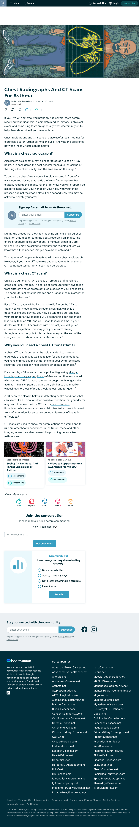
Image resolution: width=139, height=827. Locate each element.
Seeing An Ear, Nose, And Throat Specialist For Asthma (22, 467)
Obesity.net (101, 713)
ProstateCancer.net (105, 736)
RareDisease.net (103, 746)
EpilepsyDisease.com (65, 750)
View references (15, 494)
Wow (56, 502)
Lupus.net (100, 672)
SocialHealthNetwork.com (109, 774)
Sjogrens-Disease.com (107, 760)
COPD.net (58, 736)
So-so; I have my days (55, 575)
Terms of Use (34, 223)
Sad (43, 502)
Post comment (44, 543)
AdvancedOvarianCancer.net (69, 672)
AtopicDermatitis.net (64, 690)
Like (17, 502)
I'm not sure (49, 586)
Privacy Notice (64, 636)
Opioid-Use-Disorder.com (109, 718)
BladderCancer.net (63, 704)
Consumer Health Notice (64, 800)
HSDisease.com (61, 774)
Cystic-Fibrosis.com (64, 741)
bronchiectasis (60, 404)
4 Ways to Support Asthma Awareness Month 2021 (65, 465)
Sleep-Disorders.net (106, 769)
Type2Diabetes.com (106, 787)
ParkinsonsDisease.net (107, 723)
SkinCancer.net (103, 764)
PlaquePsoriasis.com (106, 727)
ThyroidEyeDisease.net (108, 783)
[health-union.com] (19, 661)
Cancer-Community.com (67, 713)
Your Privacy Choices (90, 800)
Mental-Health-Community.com (113, 690)
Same (69, 502)
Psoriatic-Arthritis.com (107, 741)
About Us (11, 800)
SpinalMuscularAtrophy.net (110, 778)
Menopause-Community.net (111, 685)
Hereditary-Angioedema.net (69, 764)
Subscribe (129, 3)
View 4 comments (43, 526)
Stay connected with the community (33, 622)
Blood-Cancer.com (63, 709)
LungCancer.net (103, 667)
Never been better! (53, 570)
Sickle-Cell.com (103, 755)
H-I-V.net (57, 769)
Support (31, 502)
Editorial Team (20, 101)
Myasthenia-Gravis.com (108, 704)
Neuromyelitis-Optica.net (109, 709)
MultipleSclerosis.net (106, 699)
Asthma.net (59, 685)
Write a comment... (17, 534)
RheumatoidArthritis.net (108, 750)
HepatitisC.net (61, 760)
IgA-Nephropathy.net (65, 783)
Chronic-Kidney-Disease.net (69, 732)
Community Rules (15, 804)
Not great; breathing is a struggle (61, 580)
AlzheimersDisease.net (66, 681)
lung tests (31, 126)
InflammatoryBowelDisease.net (71, 787)
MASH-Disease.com (106, 681)
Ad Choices (32, 804)
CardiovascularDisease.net (68, 718)
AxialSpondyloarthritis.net (68, 699)
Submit (59, 594)
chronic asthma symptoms (32, 360)
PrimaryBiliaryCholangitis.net (111, 732)
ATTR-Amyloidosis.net (65, 695)
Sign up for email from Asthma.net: (45, 207)
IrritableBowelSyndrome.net (69, 792)
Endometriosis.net (63, 746)
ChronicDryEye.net (63, 723)
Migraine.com (102, 695)
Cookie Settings (111, 800)
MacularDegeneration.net (109, 676)
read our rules (36, 521)
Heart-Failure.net (62, 755)
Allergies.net (59, 676)
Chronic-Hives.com (64, 727)
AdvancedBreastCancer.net (69, 667)
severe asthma (64, 261)
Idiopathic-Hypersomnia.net (69, 778)
